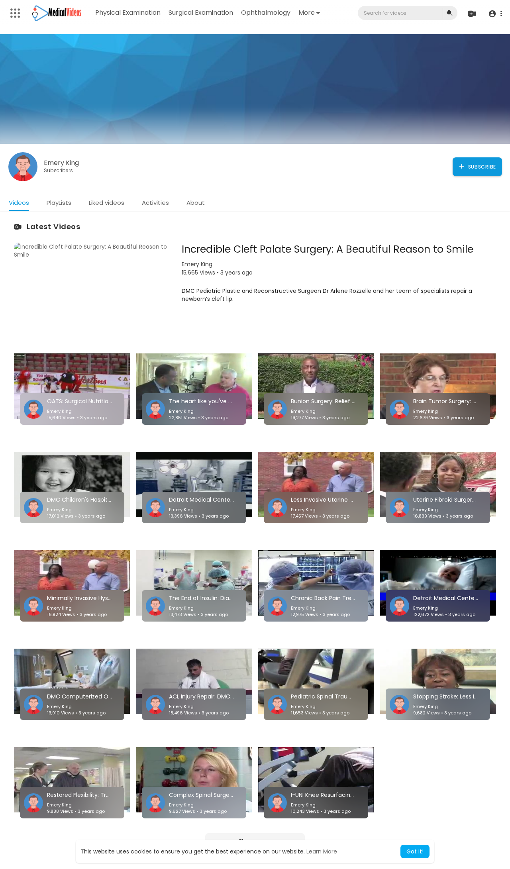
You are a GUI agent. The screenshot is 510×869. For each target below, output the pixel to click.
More (306, 12)
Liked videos (106, 202)
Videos (19, 202)
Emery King (61, 162)
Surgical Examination (201, 12)
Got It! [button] (415, 851)
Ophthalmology (265, 12)
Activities (155, 202)
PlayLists (59, 202)
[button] (495, 13)
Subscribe (481, 166)
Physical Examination (128, 12)
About (195, 202)
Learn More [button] (321, 851)
